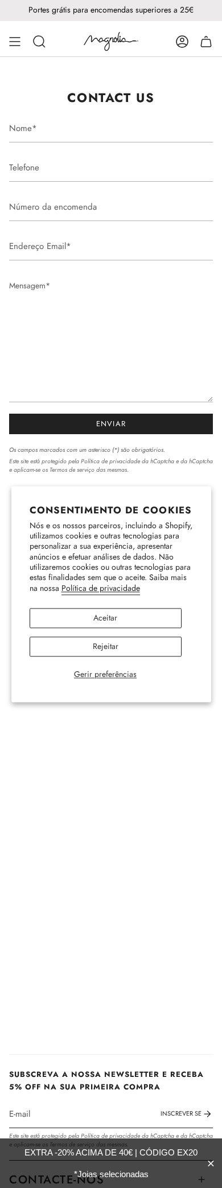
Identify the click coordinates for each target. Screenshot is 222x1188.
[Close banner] (210, 1163)
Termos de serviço (72, 470)
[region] (111, 1163)
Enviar (111, 423)
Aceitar (105, 618)
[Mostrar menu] (14, 41)
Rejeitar (105, 646)
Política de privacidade (100, 588)
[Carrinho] (206, 41)
